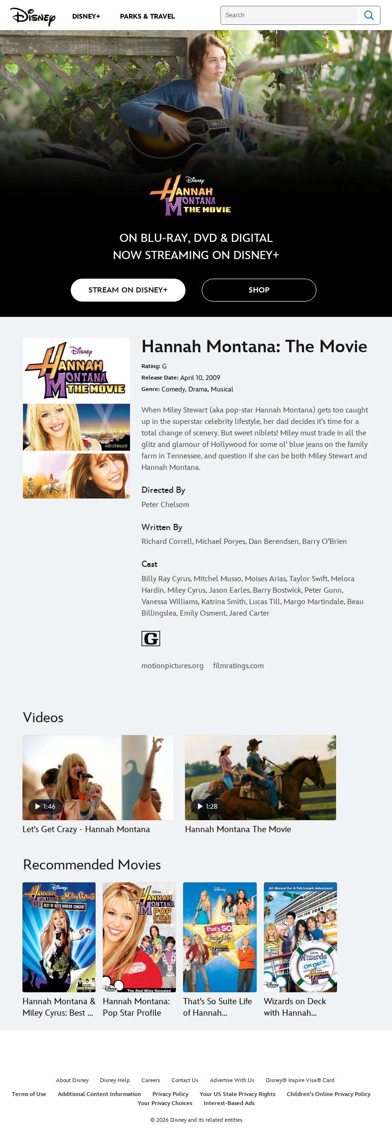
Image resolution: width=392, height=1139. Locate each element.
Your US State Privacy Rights (237, 1094)
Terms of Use (29, 1094)
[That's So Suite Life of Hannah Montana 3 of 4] (219, 937)
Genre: (151, 389)
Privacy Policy (170, 1094)
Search (369, 15)
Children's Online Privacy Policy (328, 1094)
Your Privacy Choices (165, 1103)
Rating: (151, 366)
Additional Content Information (99, 1094)
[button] (259, 290)
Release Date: (160, 377)
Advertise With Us (232, 1080)
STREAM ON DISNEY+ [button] (128, 290)
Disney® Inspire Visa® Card (300, 1080)
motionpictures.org (173, 666)
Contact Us (185, 1080)
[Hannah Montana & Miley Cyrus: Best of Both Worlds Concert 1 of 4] (59, 937)
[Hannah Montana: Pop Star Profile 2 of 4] (139, 937)
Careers (151, 1080)
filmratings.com (238, 666)
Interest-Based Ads (229, 1103)
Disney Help (115, 1080)
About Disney (72, 1080)
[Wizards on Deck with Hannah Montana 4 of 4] (300, 937)
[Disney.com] (32, 17)
